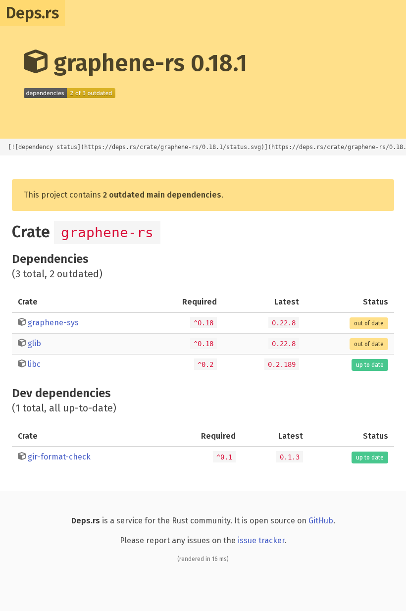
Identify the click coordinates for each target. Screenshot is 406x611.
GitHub (320, 520)
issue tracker (261, 540)
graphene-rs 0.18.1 (147, 63)
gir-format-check (59, 456)
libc (34, 364)
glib (34, 343)
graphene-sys (53, 322)
